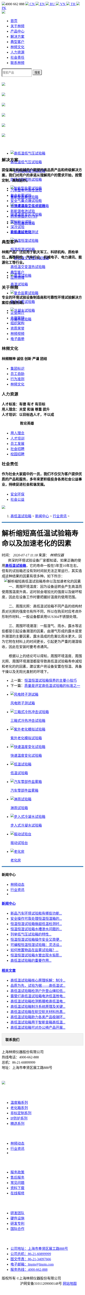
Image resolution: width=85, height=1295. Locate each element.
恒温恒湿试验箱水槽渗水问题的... (36, 929)
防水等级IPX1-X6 (23, 216)
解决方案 (17, 36)
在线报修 (17, 1193)
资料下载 (17, 1188)
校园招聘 (17, 454)
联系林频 (17, 63)
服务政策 (17, 1172)
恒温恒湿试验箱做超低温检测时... (36, 924)
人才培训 (17, 438)
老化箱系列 (19, 1108)
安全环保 (17, 494)
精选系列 (17, 1123)
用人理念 (17, 433)
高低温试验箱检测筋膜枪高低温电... (37, 1001)
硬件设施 (17, 1218)
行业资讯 (60, 516)
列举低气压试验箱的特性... (30, 934)
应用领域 (17, 277)
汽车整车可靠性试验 (26, 190)
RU (52, 4)
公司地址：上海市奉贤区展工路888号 (39, 1248)
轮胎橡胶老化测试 (24, 232)
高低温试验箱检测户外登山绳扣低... (37, 991)
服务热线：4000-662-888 (29, 1269)
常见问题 (17, 1183)
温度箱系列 (19, 1102)
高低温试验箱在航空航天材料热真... (37, 1012)
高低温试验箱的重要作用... (30, 960)
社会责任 (17, 57)
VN (62, 4)
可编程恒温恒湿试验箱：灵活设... (36, 945)
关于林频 (17, 26)
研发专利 (17, 1223)
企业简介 (17, 313)
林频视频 (17, 333)
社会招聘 (17, 449)
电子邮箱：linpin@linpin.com (32, 1264)
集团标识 (17, 368)
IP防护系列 (18, 1118)
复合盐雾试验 (20, 195)
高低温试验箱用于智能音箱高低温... (37, 1022)
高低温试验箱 (20, 516)
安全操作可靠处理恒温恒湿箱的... (36, 918)
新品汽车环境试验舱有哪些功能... (36, 913)
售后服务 (17, 1177)
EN (42, 4)
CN (32, 4)
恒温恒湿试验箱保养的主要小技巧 (50, 680)
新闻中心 (42, 516)
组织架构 (17, 323)
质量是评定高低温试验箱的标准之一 (52, 686)
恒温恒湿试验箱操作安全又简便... (36, 939)
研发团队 (17, 1213)
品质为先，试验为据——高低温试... (37, 985)
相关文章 (9, 970)
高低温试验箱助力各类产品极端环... (37, 1017)
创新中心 (17, 1203)
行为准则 (17, 379)
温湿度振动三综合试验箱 (29, 206)
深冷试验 (17, 227)
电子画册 (17, 339)
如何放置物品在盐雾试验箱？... (34, 950)
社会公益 (17, 499)
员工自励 (17, 374)
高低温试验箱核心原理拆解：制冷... (37, 980)
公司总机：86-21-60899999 (30, 1254)
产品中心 (17, 31)
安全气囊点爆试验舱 (26, 201)
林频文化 (17, 47)
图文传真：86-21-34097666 (30, 1259)
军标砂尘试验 (20, 222)
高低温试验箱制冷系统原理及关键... (37, 1006)
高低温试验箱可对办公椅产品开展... (37, 1027)
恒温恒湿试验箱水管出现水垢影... (36, 955)
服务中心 (17, 1162)
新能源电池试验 (22, 211)
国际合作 (17, 1229)
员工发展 (17, 443)
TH (73, 4)
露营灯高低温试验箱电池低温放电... (37, 996)
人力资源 (17, 52)
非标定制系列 (20, 1113)
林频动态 (17, 884)
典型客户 (17, 42)
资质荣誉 (17, 328)
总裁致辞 (17, 318)
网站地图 (70, 1283)
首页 (13, 21)
